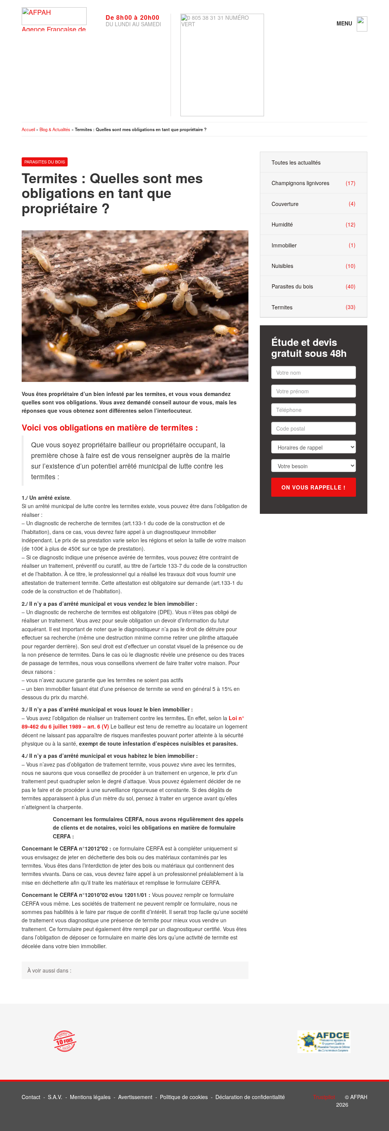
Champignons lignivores (314, 183)
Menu (345, 23)
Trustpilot (324, 1097)
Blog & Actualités (55, 129)
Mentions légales (90, 1097)
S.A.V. (55, 1097)
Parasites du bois (44, 161)
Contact (31, 1097)
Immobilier (314, 245)
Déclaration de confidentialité (250, 1097)
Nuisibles (314, 265)
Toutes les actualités (296, 162)
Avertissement (135, 1097)
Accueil (28, 129)
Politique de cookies (184, 1097)
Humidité (314, 224)
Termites (314, 307)
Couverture (314, 204)
